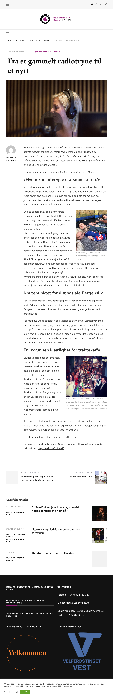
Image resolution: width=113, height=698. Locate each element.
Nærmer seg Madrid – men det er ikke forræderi (56, 531)
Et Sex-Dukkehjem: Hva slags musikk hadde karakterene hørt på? (56, 509)
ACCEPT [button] (25, 691)
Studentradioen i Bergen (48, 52)
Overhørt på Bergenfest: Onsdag (53, 553)
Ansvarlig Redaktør (11, 159)
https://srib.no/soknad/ (51, 448)
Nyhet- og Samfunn (16, 534)
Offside (10, 537)
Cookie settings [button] (11, 692)
